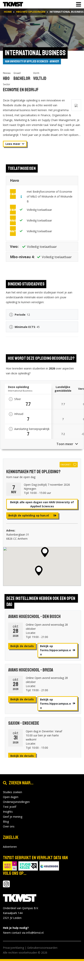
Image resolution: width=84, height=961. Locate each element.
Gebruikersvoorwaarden (42, 947)
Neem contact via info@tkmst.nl (23, 932)
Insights (8, 811)
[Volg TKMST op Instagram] (6, 886)
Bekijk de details (22, 646)
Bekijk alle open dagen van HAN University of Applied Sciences (42, 504)
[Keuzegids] (49, 865)
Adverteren (10, 847)
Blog (6, 821)
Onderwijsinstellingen (16, 802)
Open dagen (10, 797)
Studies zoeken (12, 792)
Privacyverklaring (13, 947)
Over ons (8, 826)
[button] (44, 552)
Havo (14, 180)
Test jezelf (9, 807)
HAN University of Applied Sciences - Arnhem (32, 61)
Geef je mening (12, 816)
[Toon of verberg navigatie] (77, 4)
